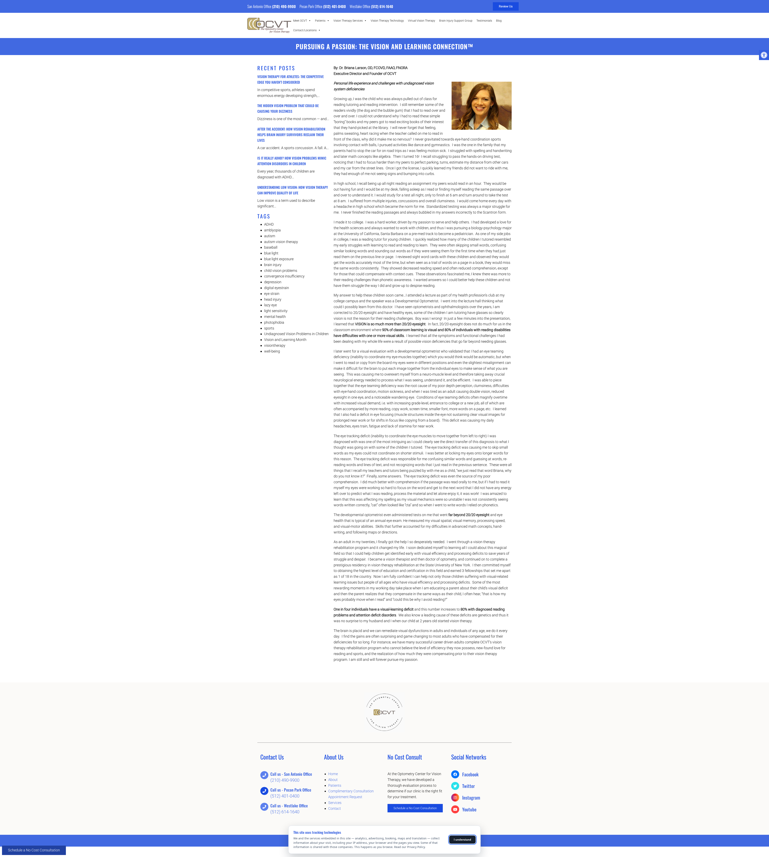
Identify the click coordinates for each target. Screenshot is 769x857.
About (333, 780)
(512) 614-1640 (382, 6)
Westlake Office (360, 6)
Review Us (506, 6)
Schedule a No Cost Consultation (34, 850)
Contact (334, 808)
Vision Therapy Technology (387, 20)
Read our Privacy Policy (409, 847)
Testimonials (484, 20)
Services (334, 803)
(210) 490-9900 (284, 6)
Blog (499, 20)
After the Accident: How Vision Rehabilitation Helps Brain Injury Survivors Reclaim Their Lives (291, 135)
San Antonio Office (259, 6)
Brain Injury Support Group (455, 20)
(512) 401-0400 (334, 6)
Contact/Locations (305, 30)
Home (333, 774)
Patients (320, 20)
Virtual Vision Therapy (421, 20)
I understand (462, 839)
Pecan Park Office (311, 6)
